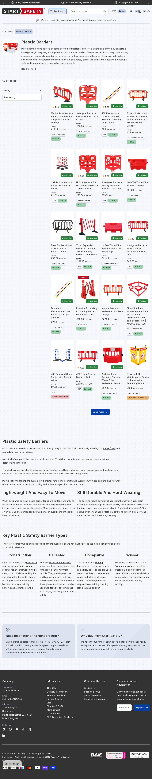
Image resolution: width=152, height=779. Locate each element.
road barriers (46, 543)
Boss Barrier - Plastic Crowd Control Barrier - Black (62, 248)
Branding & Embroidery (95, 699)
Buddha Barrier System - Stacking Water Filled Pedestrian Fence (111, 379)
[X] (29, 729)
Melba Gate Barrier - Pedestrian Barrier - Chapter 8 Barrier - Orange (62, 118)
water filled (109, 448)
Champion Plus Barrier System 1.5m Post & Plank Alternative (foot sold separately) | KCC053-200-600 (137, 316)
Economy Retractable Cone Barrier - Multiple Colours (60, 313)
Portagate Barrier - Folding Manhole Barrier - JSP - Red (112, 185)
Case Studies (53, 713)
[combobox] (89, 11)
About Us (51, 688)
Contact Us (89, 688)
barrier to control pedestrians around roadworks (19, 566)
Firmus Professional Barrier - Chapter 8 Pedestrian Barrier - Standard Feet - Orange (137, 119)
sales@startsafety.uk (12, 699)
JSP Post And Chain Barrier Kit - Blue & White (62, 377)
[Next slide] (149, 2)
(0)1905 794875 (10, 690)
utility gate (88, 570)
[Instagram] (10, 729)
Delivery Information (57, 691)
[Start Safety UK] (23, 11)
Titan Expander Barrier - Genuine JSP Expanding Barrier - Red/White (86, 250)
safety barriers (18, 481)
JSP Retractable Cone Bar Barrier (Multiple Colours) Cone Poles (111, 118)
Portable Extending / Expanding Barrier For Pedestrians (87, 311)
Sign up (140, 707)
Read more (27, 69)
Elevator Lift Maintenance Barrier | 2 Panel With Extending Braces (138, 379)
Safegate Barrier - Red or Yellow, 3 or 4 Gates (87, 116)
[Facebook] (3, 729)
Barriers (9, 32)
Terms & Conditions (57, 695)
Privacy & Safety (55, 699)
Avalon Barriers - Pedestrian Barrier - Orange (112, 311)
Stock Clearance (92, 695)
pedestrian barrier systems (17, 452)
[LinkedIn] (3, 735)
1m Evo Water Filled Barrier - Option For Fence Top (112, 248)
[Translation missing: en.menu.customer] (131, 11)
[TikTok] (23, 729)
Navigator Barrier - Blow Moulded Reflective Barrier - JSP (137, 250)
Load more (98, 412)
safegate (104, 566)
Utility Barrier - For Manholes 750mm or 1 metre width (87, 185)
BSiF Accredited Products (60, 717)
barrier (128, 566)
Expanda (119, 566)
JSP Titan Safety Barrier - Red (85, 375)
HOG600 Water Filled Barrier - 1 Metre (138, 184)
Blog (49, 702)
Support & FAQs (92, 691)
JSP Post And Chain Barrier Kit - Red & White (62, 185)
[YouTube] (16, 729)
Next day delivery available (28, 3)
